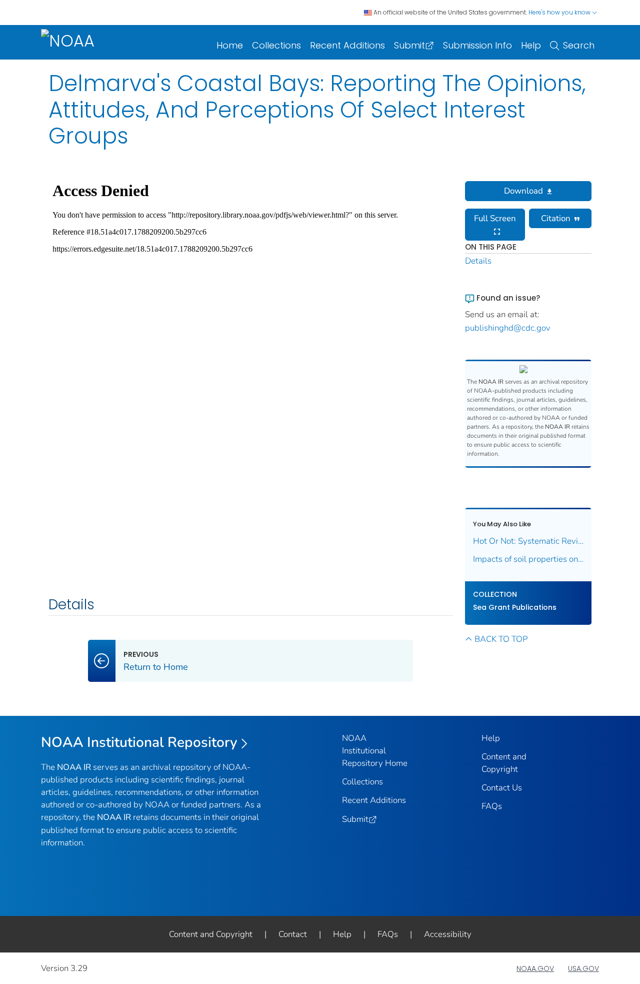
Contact (292, 934)
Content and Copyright (210, 934)
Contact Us (502, 787)
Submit (409, 45)
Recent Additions (347, 45)
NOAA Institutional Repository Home (375, 750)
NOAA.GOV (535, 968)
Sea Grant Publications (514, 607)
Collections (276, 45)
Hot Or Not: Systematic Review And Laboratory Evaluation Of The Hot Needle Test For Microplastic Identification (528, 541)
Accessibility (448, 934)
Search (578, 45)
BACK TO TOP (501, 639)
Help (531, 45)
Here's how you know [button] (560, 12)
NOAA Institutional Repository (139, 742)
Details (478, 261)
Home (229, 45)
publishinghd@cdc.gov (507, 328)
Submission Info (477, 45)
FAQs (492, 806)
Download (523, 191)
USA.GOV (583, 968)
